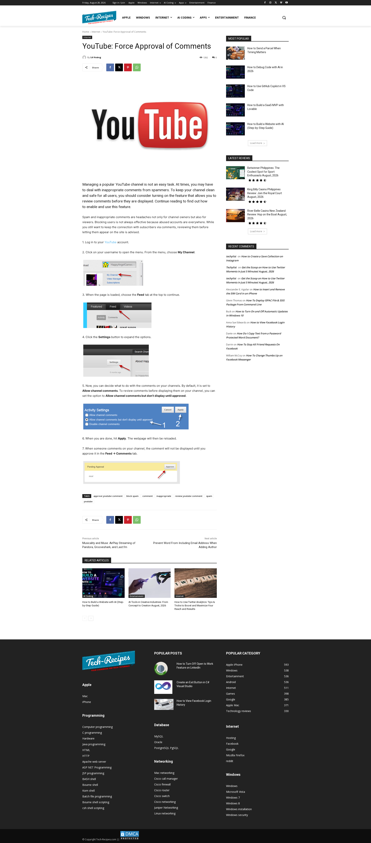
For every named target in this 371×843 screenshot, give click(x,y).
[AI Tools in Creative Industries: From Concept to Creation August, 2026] (149, 583)
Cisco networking (165, 802)
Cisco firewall (162, 784)
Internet (96, 31)
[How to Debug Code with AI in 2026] (235, 72)
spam (209, 496)
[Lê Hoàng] (84, 57)
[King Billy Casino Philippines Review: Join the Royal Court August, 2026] (235, 194)
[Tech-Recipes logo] (99, 17)
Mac (85, 696)
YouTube (111, 242)
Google (230, 749)
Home (85, 31)
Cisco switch (162, 796)
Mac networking (164, 773)
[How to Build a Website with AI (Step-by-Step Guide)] (103, 583)
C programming (92, 732)
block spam (132, 496)
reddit (229, 761)
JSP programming (93, 773)
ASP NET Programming (96, 767)
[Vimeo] (281, 3)
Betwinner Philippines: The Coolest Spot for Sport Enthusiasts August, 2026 (263, 171)
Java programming (93, 744)
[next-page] (90, 618)
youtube (88, 501)
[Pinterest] (128, 67)
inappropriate (164, 496)
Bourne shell (90, 785)
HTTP (85, 756)
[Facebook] (265, 3)
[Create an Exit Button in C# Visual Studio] (163, 687)
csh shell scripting (93, 808)
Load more (256, 143)
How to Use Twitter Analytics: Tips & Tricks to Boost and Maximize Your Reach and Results (194, 605)
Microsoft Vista (235, 792)
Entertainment (137, 596)
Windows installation (239, 809)
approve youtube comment (108, 496)
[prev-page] (84, 618)
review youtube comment (188, 496)
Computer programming (97, 727)
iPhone (86, 702)
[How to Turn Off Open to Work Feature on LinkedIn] (161, 668)
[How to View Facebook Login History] (164, 704)
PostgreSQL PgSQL (166, 748)
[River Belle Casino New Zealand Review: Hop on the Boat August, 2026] (235, 215)
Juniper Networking (166, 807)
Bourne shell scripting (95, 802)
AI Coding (88, 596)
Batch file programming (97, 796)
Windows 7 (233, 797)
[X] (276, 3)
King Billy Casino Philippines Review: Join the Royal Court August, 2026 (264, 193)
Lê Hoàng (95, 57)
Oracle (158, 742)
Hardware (88, 738)
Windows (231, 786)
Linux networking (164, 813)
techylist (231, 256)
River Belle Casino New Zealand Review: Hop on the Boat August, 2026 (267, 214)
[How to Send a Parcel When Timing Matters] (235, 53)
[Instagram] (270, 3)
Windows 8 (233, 803)
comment (147, 496)
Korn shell (88, 790)
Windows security (237, 815)
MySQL (158, 736)
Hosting (231, 738)
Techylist (231, 267)
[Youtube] (286, 3)
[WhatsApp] (137, 67)
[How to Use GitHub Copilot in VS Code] (235, 91)
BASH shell (89, 779)
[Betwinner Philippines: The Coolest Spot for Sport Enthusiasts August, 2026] (235, 172)
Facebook (232, 743)
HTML (86, 750)
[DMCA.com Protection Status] (129, 839)
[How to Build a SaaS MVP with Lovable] (235, 109)
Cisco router (161, 790)
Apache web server (94, 761)
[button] (284, 17)
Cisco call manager (166, 778)
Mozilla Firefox (235, 755)
